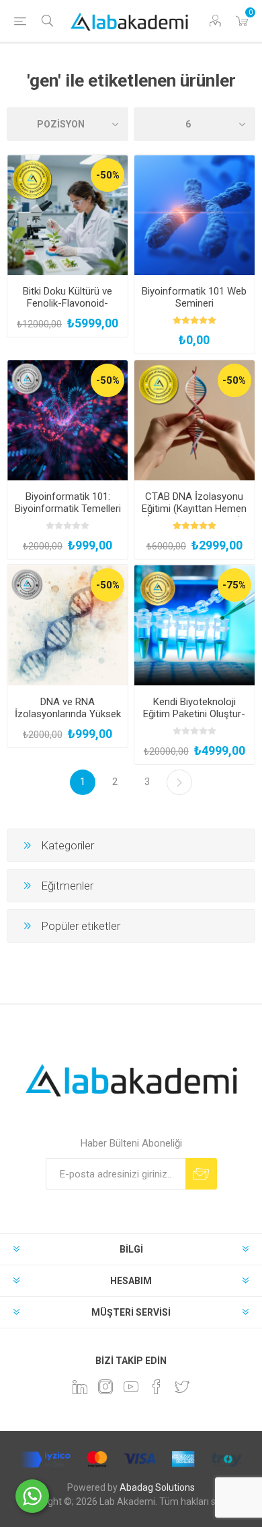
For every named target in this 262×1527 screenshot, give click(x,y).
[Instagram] (105, 1387)
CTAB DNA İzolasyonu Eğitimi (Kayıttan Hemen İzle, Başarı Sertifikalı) (194, 508)
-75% (234, 585)
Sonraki (179, 782)
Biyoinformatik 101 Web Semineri (194, 297)
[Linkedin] (80, 1387)
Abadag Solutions (157, 1487)
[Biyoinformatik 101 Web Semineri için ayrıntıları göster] (194, 215)
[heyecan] (182, 1387)
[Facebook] (156, 1387)
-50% (108, 175)
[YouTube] (131, 1387)
